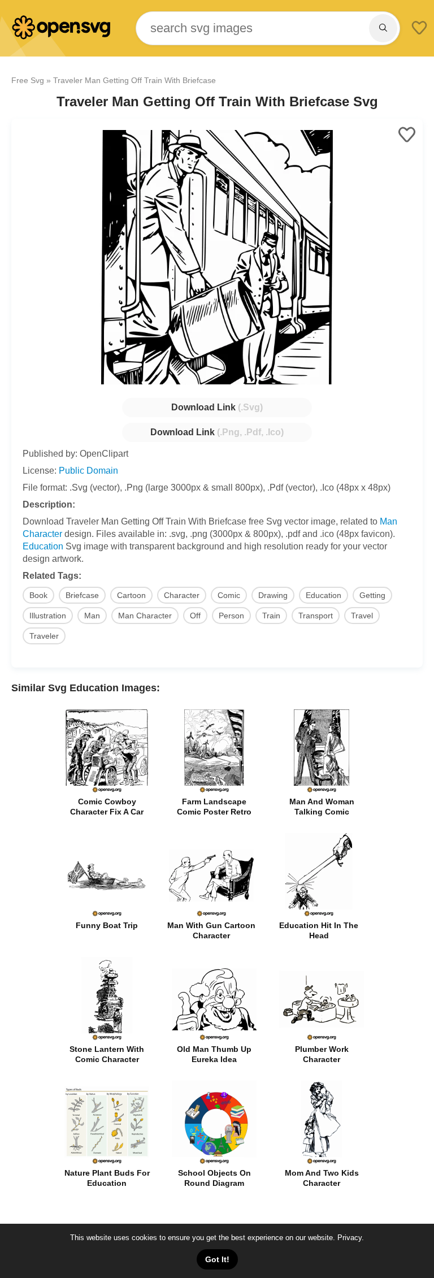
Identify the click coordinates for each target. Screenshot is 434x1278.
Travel (362, 615)
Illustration (47, 615)
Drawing (273, 595)
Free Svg (27, 80)
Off (195, 615)
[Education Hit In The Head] (318, 915)
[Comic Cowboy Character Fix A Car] (106, 791)
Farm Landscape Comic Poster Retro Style (214, 811)
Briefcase (82, 595)
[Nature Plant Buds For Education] (106, 1162)
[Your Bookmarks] (419, 29)
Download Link (217, 407)
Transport (315, 615)
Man (92, 615)
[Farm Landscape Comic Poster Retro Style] (214, 791)
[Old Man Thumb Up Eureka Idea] (214, 1038)
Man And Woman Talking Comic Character (321, 811)
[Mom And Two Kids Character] (321, 1162)
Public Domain (88, 470)
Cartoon (131, 595)
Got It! (217, 1259)
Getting (372, 595)
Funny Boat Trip (107, 925)
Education (43, 546)
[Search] (383, 28)
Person (231, 615)
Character (181, 595)
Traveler (44, 635)
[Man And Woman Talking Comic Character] (321, 791)
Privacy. (350, 1237)
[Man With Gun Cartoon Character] (211, 915)
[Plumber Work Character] (321, 1038)
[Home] (62, 37)
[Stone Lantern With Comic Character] (106, 1038)
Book (38, 595)
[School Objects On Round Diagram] (214, 1162)
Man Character (145, 615)
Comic (229, 595)
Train (271, 615)
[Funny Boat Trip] (106, 915)
